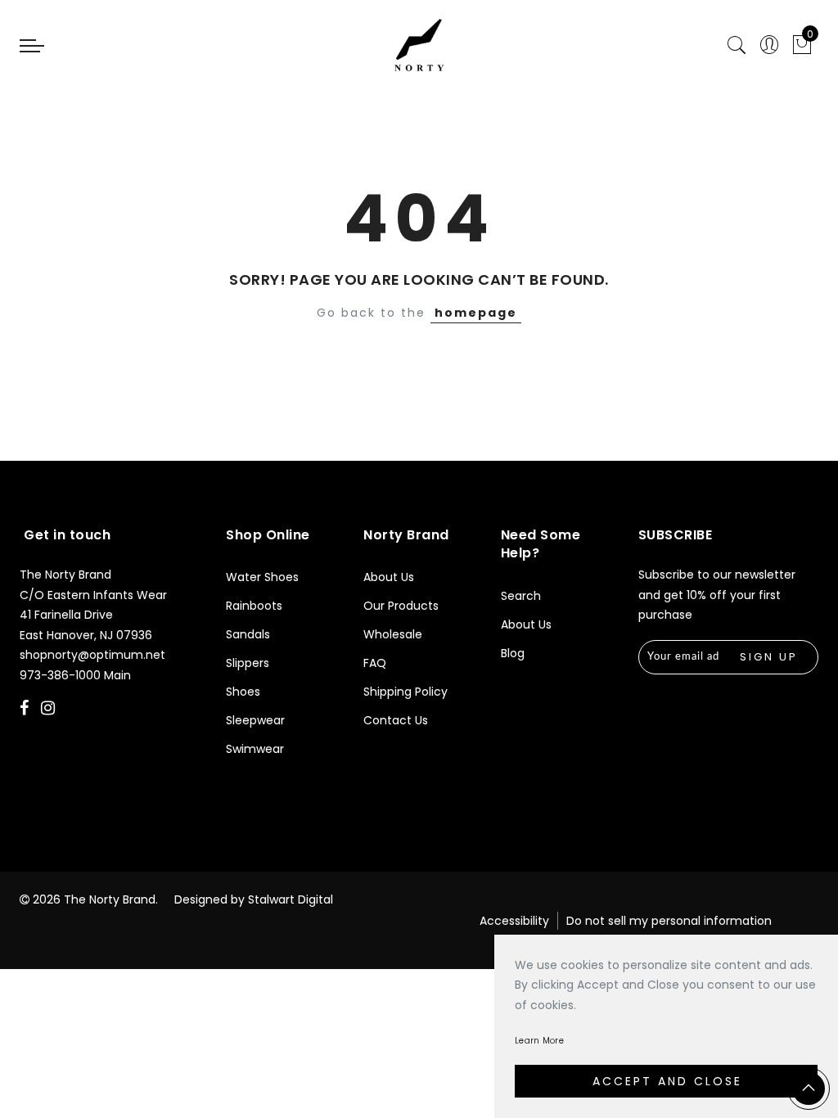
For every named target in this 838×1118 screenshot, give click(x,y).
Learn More (539, 1041)
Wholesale (392, 634)
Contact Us (395, 720)
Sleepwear (255, 720)
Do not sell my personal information (669, 921)
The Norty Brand (109, 899)
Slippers (247, 663)
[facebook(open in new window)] (26, 709)
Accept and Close (667, 1081)
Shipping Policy (405, 691)
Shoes (243, 691)
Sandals (248, 634)
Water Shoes (262, 577)
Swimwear (255, 749)
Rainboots (254, 605)
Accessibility (514, 921)
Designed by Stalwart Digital (253, 899)
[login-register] (769, 45)
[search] (736, 45)
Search (521, 596)
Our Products (401, 605)
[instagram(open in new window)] (50, 709)
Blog (513, 653)
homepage (476, 312)
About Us (388, 577)
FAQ (374, 663)
